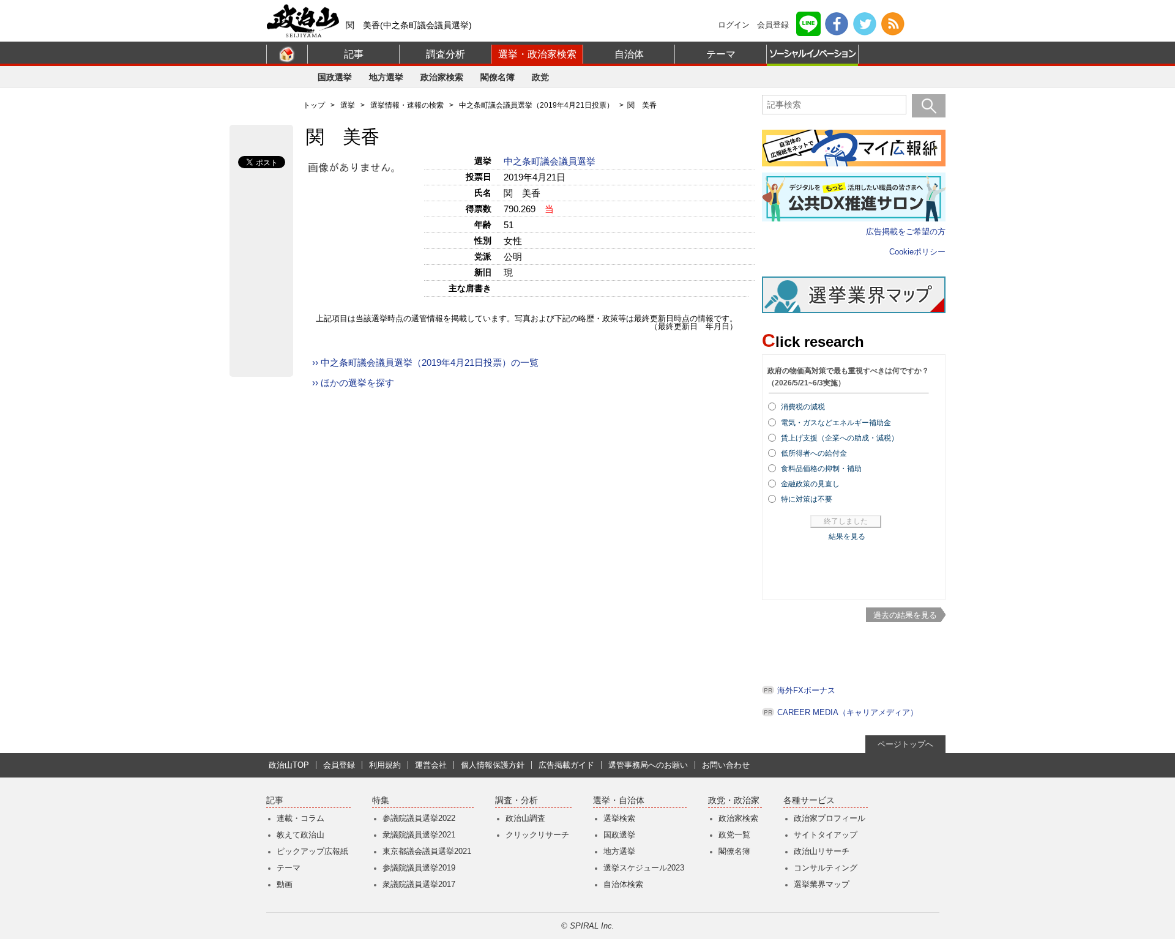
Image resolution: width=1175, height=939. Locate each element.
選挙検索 (619, 818)
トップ (314, 105)
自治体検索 (623, 884)
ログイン (734, 24)
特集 (380, 800)
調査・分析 (516, 800)
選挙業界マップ (821, 884)
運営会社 (431, 765)
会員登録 (773, 24)
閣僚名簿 (497, 77)
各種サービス (809, 800)
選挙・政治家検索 (537, 54)
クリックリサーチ (537, 835)
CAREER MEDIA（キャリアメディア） (847, 712)
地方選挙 (386, 77)
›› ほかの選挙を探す (353, 382)
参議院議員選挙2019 (418, 868)
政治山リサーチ (821, 851)
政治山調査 (525, 818)
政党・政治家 (733, 800)
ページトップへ (905, 744)
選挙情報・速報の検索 (407, 105)
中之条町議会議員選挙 (551, 161)
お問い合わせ (726, 765)
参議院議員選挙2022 (418, 818)
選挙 (347, 105)
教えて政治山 (300, 835)
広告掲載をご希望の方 (906, 231)
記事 (354, 54)
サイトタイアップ (825, 835)
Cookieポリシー (917, 251)
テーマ (721, 54)
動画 (285, 884)
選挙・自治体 (618, 800)
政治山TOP (289, 765)
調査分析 (445, 54)
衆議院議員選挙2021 (418, 835)
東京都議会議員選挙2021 (426, 851)
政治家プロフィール (829, 818)
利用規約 (385, 765)
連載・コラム (300, 818)
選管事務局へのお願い (648, 765)
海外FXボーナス (806, 690)
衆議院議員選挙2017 (418, 884)
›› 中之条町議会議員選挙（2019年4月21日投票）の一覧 (425, 362)
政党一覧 (734, 835)
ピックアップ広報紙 (312, 851)
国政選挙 (335, 77)
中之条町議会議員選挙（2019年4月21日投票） (536, 105)
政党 (540, 77)
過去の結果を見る (905, 615)
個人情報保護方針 (492, 765)
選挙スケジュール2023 (643, 868)
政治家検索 (441, 77)
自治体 (629, 54)
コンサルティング (825, 868)
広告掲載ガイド (566, 765)
